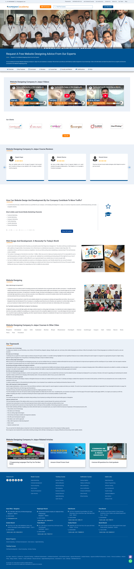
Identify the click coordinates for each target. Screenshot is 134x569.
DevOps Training (59, 480)
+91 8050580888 (10, 1)
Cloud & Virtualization (36, 490)
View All (66, 135)
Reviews (42, 69)
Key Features (21, 69)
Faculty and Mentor (66, 69)
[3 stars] (19, 160)
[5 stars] (22, 160)
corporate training (28, 556)
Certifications (81, 69)
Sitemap (68, 558)
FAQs (90, 69)
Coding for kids (108, 498)
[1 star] (16, 160)
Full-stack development (36, 483)
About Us (114, 1)
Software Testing (109, 485)
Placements (68, 1)
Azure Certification (84, 488)
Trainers (20, 558)
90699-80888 (72, 517)
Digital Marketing (35, 480)
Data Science (34, 488)
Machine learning (60, 485)
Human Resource (60, 493)
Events (108, 556)
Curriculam (33, 69)
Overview (10, 69)
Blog (126, 1)
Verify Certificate (27, 558)
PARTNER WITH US (77, 1)
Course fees (53, 69)
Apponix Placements (75, 556)
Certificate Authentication (40, 556)
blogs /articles (13, 558)
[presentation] (4, 167)
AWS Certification (60, 483)
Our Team (120, 1)
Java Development (109, 488)
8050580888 (103, 517)
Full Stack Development (21, 541)
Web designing (59, 488)
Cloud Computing (10, 541)
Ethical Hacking (84, 496)
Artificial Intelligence (110, 493)
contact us (20, 556)
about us (14, 556)
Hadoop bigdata (84, 480)
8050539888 (72, 529)
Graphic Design (108, 490)
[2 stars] (17, 160)
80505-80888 (11, 516)
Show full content (67, 231)
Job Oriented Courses (89, 1)
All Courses (46, 7)
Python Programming (110, 483)
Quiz (64, 558)
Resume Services (37, 558)
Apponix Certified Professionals (98, 556)
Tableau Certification (85, 483)
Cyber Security (34, 493)
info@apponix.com (21, 1)
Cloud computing (35, 485)
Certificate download (53, 556)
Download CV (58, 558)
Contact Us (107, 1)
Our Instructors (99, 1)
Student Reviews (86, 556)
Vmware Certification (85, 490)
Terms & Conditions (116, 556)
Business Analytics (60, 490)
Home (7, 57)
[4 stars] (20, 160)
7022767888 (103, 529)
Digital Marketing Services (48, 558)
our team (8, 556)
